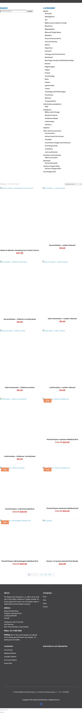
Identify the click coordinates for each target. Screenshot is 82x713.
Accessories (50, 133)
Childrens (47, 110)
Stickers (48, 125)
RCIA (47, 79)
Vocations (49, 95)
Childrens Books (51, 118)
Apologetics (50, 17)
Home (44, 597)
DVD (46, 107)
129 (49, 574)
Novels (47, 64)
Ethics (47, 45)
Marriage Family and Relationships (59, 60)
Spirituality (49, 85)
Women (48, 98)
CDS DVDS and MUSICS (52, 104)
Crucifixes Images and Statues (57, 143)
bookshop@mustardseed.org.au (24, 692)
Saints (47, 82)
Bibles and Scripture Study (56, 23)
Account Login (8, 650)
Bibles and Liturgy (52, 112)
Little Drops (49, 121)
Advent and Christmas (54, 136)
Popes (47, 70)
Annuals (48, 13)
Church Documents (53, 38)
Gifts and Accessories (52, 131)
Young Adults (50, 101)
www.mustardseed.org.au (47, 692)
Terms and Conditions (10, 660)
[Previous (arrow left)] (1, 712)
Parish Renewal (51, 163)
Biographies (50, 29)
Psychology (49, 76)
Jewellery (49, 149)
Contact (45, 607)
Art (46, 20)
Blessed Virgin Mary (53, 32)
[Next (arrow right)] (3, 712)
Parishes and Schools (52, 155)
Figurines (49, 48)
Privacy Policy (8, 663)
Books (45, 11)
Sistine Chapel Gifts (51, 166)
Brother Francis (51, 115)
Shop (44, 600)
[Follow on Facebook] (41, 704)
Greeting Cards (51, 146)
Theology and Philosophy (55, 92)
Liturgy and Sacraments (55, 54)
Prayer (47, 73)
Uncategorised (49, 172)
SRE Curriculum (51, 158)
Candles (48, 139)
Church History (51, 42)
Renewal (46, 161)
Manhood (49, 57)
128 (45, 574)
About (44, 603)
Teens (47, 89)
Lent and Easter (51, 152)
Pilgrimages (50, 67)
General (48, 51)
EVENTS (46, 128)
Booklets (48, 35)
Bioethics (49, 26)
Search (30, 11)
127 (41, 574)
